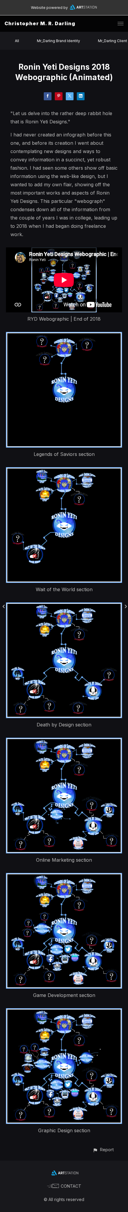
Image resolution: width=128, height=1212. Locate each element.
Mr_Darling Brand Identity (58, 41)
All (17, 41)
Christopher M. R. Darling (39, 23)
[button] (103, 1149)
